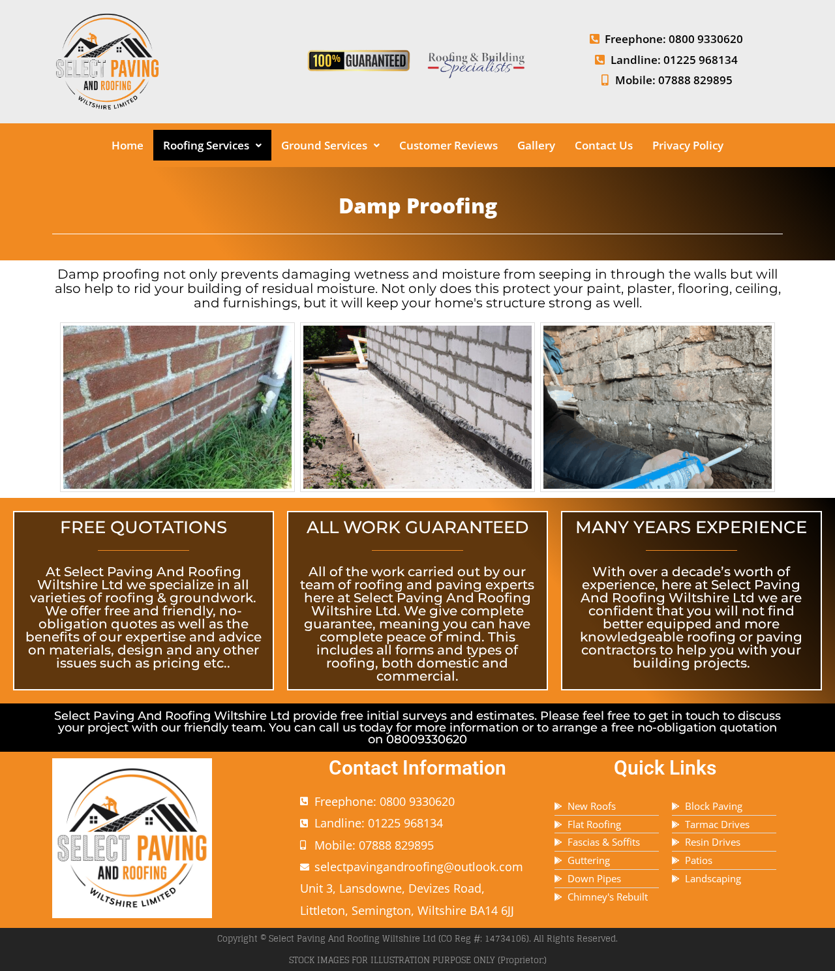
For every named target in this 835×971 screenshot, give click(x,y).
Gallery (536, 145)
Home (128, 145)
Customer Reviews (448, 145)
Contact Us (604, 145)
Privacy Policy (687, 145)
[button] (212, 145)
